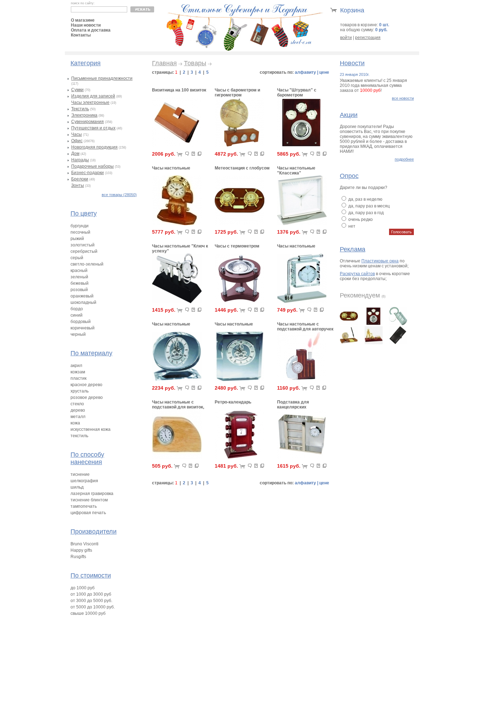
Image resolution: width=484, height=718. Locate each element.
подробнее (404, 159)
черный (78, 334)
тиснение (80, 474)
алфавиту (305, 72)
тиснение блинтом (89, 499)
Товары (195, 63)
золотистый (83, 245)
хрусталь (80, 391)
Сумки (77, 89)
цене (324, 72)
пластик (78, 378)
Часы (76, 134)
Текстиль (80, 108)
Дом (75, 153)
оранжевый (82, 296)
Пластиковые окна (380, 260)
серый (77, 257)
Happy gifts (81, 550)
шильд (77, 487)
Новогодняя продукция (94, 147)
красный (79, 270)
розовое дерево (87, 397)
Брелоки (79, 179)
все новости (403, 98)
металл (78, 416)
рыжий (77, 238)
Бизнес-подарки (87, 172)
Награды (80, 159)
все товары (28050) (119, 195)
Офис (77, 140)
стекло (77, 403)
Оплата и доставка (91, 30)
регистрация (368, 37)
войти (346, 37)
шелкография (84, 480)
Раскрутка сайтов (357, 273)
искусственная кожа (91, 429)
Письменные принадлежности (102, 78)
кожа (75, 423)
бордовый (81, 321)
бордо (77, 308)
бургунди (80, 225)
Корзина (352, 10)
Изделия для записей (93, 96)
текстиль (79, 435)
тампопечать (84, 506)
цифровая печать (88, 512)
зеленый (79, 276)
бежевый (80, 283)
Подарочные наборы (92, 166)
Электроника (84, 115)
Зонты (77, 185)
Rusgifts (78, 556)
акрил (76, 365)
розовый (79, 289)
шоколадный (83, 302)
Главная (164, 63)
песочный (80, 232)
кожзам (78, 371)
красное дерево (86, 384)
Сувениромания (87, 121)
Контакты (81, 35)
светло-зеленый (87, 264)
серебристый (84, 251)
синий (77, 315)
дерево (78, 410)
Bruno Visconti (85, 543)
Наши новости (86, 25)
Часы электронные (90, 102)
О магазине (83, 20)
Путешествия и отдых (93, 128)
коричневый (83, 327)
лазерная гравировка (92, 493)
